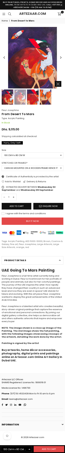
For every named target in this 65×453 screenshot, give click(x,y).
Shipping (6, 136)
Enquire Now (50, 206)
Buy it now (32, 221)
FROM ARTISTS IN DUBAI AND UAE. (32, 5)
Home (5, 20)
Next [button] (60, 57)
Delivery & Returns (36, 181)
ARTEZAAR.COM (32, 13)
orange (20, 247)
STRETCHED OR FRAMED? (15, 162)
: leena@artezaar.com (20, 399)
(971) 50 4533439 (19, 393)
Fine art (14, 244)
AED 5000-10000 (33, 241)
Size (4, 150)
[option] (32, 57)
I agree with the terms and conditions (25, 213)
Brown (47, 241)
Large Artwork (44, 244)
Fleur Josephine (10, 110)
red (27, 247)
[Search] (10, 13)
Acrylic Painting (16, 241)
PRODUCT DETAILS (15, 260)
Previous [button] (4, 57)
